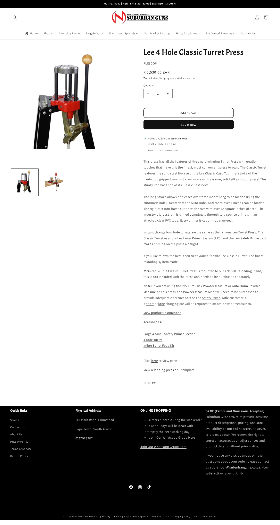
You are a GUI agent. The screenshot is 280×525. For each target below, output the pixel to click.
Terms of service (160, 516)
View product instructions (162, 313)
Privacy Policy (19, 442)
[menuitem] (31, 33)
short (150, 304)
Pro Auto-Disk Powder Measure (205, 286)
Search (14, 420)
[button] (14, 17)
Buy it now (188, 125)
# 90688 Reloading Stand (243, 271)
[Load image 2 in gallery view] (53, 182)
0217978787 (84, 438)
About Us (16, 434)
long (161, 304)
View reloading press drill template (169, 370)
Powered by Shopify (99, 516)
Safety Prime (249, 238)
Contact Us (17, 427)
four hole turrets (178, 232)
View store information (163, 150)
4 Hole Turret (153, 340)
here (154, 361)
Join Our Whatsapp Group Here (163, 447)
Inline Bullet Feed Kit (158, 346)
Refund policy (121, 516)
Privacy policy (140, 516)
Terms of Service (21, 449)
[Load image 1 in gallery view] (24, 182)
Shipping (164, 78)
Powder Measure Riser (199, 292)
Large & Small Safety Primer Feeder (169, 334)
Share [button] (152, 382)
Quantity (148, 85)
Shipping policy (181, 516)
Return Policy (19, 456)
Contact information (205, 516)
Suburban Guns (80, 516)
